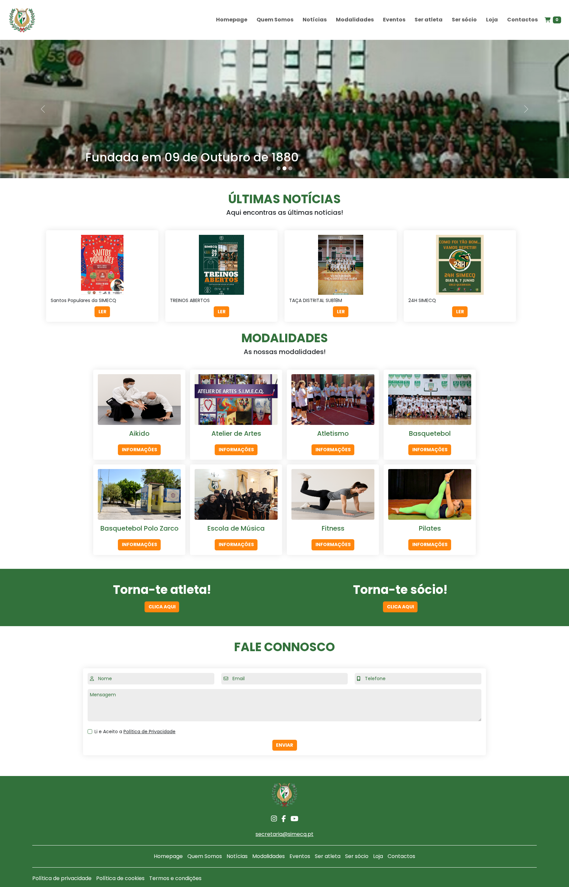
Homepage (231, 19)
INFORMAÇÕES (139, 449)
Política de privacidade (62, 878)
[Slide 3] (290, 168)
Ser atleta (429, 19)
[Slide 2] (284, 168)
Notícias (315, 19)
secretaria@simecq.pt (284, 834)
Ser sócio (464, 19)
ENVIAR (284, 745)
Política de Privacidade (149, 731)
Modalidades (355, 19)
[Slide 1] (279, 168)
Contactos (522, 19)
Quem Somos (275, 19)
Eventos (394, 19)
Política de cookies (120, 878)
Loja (492, 19)
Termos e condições (175, 878)
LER (102, 311)
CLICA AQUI (162, 606)
